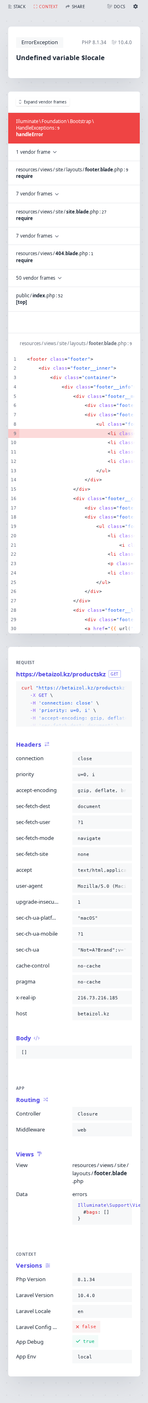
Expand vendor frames (45, 102)
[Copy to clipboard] (124, 688)
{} (102, 1211)
